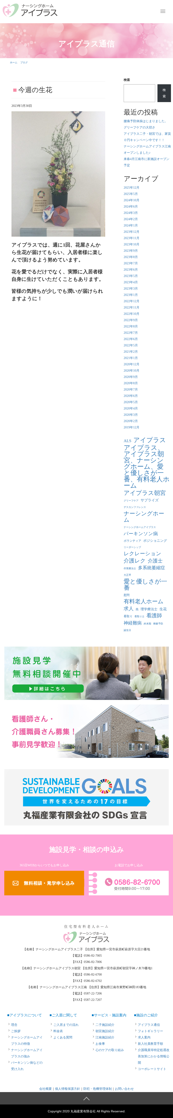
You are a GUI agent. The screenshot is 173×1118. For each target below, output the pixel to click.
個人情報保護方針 (67, 1089)
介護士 (155, 561)
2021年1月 (131, 358)
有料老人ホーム (144, 601)
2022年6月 (131, 339)
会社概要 (45, 1089)
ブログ (24, 62)
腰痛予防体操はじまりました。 (146, 121)
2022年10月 (131, 314)
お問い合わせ (124, 1089)
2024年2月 (131, 219)
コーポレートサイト (152, 1069)
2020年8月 (131, 383)
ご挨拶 (15, 1031)
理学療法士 (149, 609)
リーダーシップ (132, 547)
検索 (127, 80)
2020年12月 (131, 364)
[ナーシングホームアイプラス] (30, 9)
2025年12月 (131, 187)
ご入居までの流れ (66, 1025)
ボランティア (132, 540)
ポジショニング (155, 540)
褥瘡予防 (158, 623)
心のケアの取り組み (110, 1050)
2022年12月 (131, 301)
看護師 (154, 615)
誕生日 (127, 630)
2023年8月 (131, 257)
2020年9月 (131, 377)
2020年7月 (131, 389)
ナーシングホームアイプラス (140, 527)
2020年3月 (131, 414)
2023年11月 (131, 238)
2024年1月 (131, 225)
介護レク (135, 561)
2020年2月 (131, 421)
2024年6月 (131, 206)
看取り (128, 616)
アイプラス (149, 440)
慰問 (127, 595)
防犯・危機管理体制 (97, 1089)
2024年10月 (131, 200)
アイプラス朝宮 (145, 493)
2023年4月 (131, 282)
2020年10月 (131, 370)
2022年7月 (131, 332)
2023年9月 (131, 250)
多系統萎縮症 (151, 567)
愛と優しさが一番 (145, 584)
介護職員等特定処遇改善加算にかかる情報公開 (153, 1056)
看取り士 (139, 616)
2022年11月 (131, 307)
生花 (163, 609)
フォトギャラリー (150, 1031)
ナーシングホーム (144, 516)
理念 (14, 1025)
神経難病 (133, 622)
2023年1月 (131, 295)
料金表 (58, 1031)
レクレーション (142, 553)
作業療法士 (130, 568)
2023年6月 (131, 269)
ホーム (13, 62)
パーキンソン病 (141, 533)
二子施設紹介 (105, 1025)
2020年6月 (131, 396)
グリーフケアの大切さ (139, 127)
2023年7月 (131, 263)
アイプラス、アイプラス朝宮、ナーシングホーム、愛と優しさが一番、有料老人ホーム (147, 466)
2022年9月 (131, 320)
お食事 (100, 1043)
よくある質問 (62, 1037)
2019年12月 (131, 427)
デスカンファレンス (135, 507)
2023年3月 (131, 288)
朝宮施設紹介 (105, 1031)
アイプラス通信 (149, 1025)
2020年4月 (131, 408)
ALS (127, 441)
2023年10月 (131, 244)
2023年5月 (131, 276)
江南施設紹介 (105, 1037)
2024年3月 (131, 213)
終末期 (147, 623)
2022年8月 (131, 326)
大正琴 (127, 575)
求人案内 (144, 1037)
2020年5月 (131, 402)
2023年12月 (131, 231)
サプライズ (150, 500)
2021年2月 (131, 351)
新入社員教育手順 (150, 1043)
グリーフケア (131, 500)
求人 (129, 608)
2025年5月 (131, 194)
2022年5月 (131, 345)
